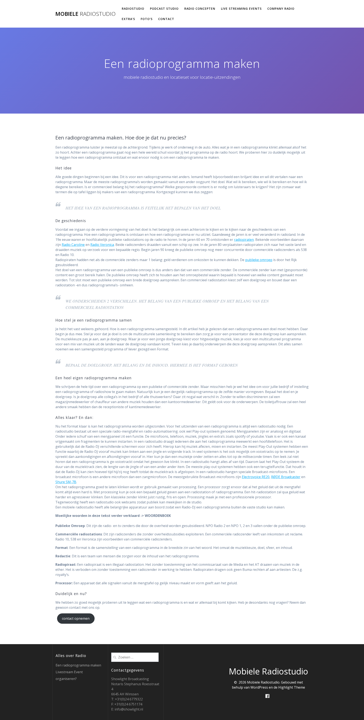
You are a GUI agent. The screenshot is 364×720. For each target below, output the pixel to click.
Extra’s (128, 19)
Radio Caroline (73, 244)
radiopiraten (244, 239)
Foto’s (147, 19)
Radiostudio (133, 9)
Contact (166, 19)
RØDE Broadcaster (285, 477)
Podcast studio (164, 9)
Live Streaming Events (241, 9)
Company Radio (280, 9)
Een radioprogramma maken (78, 665)
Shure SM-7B (65, 482)
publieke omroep (258, 259)
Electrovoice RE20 (255, 477)
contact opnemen (76, 618)
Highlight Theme (291, 687)
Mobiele (85, 14)
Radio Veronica (102, 244)
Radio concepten (199, 9)
